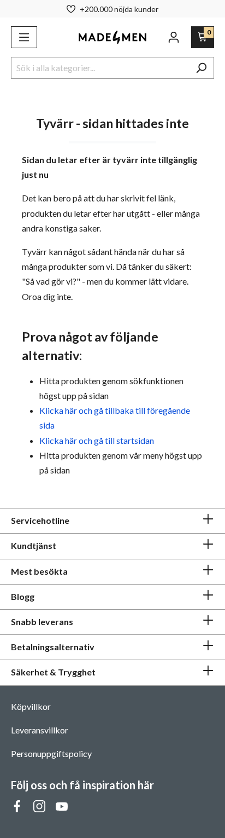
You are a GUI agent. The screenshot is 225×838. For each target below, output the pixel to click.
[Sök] (201, 68)
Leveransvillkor (39, 730)
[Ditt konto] (174, 37)
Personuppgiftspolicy (51, 753)
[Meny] (24, 37)
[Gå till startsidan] (112, 37)
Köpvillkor (31, 706)
